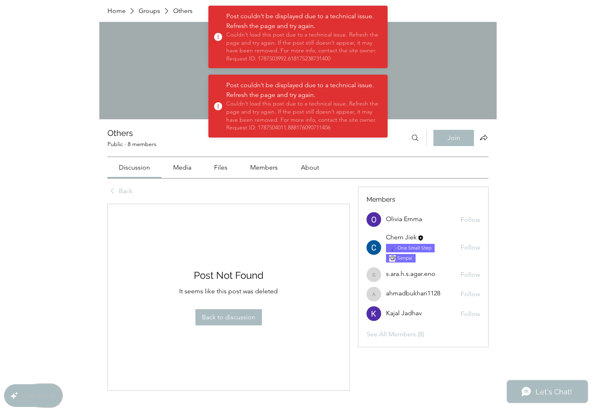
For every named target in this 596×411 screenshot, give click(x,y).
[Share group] (484, 137)
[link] (134, 167)
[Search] (415, 138)
